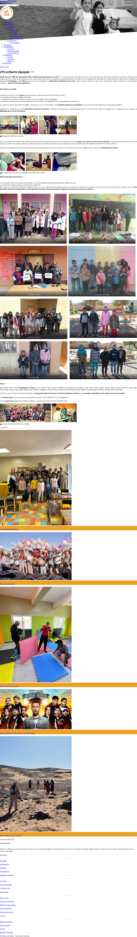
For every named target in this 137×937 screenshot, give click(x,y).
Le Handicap (15, 43)
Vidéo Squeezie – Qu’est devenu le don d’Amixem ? (17, 733)
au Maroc (3, 868)
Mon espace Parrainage (8, 1)
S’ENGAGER (8, 55)
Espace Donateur (6, 3)
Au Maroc (10, 28)
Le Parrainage (16, 37)
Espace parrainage (6, 912)
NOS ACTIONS (8, 24)
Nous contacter (5, 925)
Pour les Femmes (17, 39)
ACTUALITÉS (8, 22)
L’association (11, 26)
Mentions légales (6, 922)
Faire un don (4, 67)
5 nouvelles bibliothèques (9, 529)
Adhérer (10, 61)
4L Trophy (10, 49)
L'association (4, 864)
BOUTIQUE (7, 63)
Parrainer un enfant (7, 901)
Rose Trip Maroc (13, 53)
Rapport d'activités (6, 932)
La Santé (14, 33)
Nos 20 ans (7, 45)
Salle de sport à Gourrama (9, 686)
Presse (2, 929)
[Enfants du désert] (6, 19)
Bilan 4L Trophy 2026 (7, 584)
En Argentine (11, 41)
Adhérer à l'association (8, 905)
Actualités (3, 861)
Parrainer (10, 59)
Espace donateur (6, 909)
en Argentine (4, 871)
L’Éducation (15, 30)
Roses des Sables (13, 51)
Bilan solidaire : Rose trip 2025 (10, 835)
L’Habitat (14, 35)
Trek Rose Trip (5, 888)
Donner (10, 57)
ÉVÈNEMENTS (8, 47)
